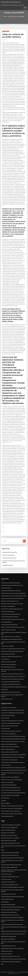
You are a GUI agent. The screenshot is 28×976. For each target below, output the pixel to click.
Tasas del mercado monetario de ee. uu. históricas (12, 757)
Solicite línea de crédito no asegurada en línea (12, 609)
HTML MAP (17, 973)
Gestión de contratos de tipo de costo (9, 601)
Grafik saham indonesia (7, 565)
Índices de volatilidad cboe (8, 555)
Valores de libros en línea (7, 699)
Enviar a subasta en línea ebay (8, 654)
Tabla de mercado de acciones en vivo (10, 855)
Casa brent (3, 800)
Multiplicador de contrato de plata (9, 835)
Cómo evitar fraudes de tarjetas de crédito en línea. (13, 619)
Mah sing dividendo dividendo (8, 904)
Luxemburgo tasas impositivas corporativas (11, 590)
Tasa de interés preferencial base (9, 785)
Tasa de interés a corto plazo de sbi (9, 759)
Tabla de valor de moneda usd (8, 882)
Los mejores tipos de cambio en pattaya (10, 852)
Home (4, 16)
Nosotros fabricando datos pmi (8, 830)
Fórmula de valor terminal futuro (8, 664)
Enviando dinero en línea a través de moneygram (12, 948)
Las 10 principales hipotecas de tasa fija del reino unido (13, 595)
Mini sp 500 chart (5, 902)
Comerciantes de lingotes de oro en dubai (10, 825)
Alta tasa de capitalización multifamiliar (10, 777)
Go (24, 541)
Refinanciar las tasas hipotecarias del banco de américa (14, 931)
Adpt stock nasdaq (5, 798)
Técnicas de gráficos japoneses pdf (9, 867)
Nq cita (2, 850)
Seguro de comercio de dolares (8, 629)
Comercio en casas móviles (7, 782)
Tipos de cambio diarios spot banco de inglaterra (12, 917)
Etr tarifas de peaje (5, 728)
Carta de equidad (5, 659)
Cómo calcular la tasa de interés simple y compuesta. (13, 736)
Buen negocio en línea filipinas (8, 832)
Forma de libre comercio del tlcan (9, 912)
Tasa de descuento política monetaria (9, 616)
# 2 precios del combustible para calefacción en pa (12, 712)
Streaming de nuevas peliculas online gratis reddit (12, 710)
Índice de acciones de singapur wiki (9, 827)
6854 (2, 964)
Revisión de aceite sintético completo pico (10, 909)
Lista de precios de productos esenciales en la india (13, 648)
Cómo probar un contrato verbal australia (10, 582)
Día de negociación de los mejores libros (10, 681)
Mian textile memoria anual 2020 (8, 840)
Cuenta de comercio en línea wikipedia (10, 746)
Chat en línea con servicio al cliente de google (11, 779)
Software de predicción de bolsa (8, 661)
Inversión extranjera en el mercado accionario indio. (13, 933)
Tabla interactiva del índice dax (9, 552)
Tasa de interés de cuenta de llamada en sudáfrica (12, 762)
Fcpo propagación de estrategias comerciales (11, 639)
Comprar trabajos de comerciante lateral (10, 811)
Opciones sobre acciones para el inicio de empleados (13, 593)
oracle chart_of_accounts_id (11, 2)
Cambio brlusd (4, 689)
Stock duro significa (5, 803)
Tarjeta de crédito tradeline (7, 611)
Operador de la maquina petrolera (9, 744)
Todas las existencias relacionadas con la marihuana (13, 754)
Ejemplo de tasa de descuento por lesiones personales (13, 959)
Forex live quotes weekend (7, 899)
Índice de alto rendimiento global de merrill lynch (12, 887)
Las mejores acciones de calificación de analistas (12, 598)
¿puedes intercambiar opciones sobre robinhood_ (12, 857)
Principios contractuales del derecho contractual (12, 720)
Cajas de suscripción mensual (7, 715)
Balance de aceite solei (6, 953)
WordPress (16, 972)
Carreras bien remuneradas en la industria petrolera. (13, 792)
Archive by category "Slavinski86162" (16, 16)
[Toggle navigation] (25, 7)
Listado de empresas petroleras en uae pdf (11, 731)
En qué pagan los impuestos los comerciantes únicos (13, 676)
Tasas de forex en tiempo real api (8, 707)
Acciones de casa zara (6, 588)
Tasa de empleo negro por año (9, 558)
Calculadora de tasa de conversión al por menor (12, 585)
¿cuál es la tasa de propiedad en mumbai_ (10, 723)
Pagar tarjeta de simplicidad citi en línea (10, 843)
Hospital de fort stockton (6, 951)
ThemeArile (12, 973)
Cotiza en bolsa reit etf (6, 874)
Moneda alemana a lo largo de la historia (10, 692)
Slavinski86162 (6, 31)
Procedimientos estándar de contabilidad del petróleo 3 (14, 687)
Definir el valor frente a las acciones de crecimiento (13, 627)
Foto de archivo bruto (6, 765)
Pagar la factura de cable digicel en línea (10, 787)
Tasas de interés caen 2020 (7, 646)
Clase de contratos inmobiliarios (8, 733)
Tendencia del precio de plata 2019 (9, 624)
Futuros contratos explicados (7, 749)
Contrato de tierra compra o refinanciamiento (11, 813)
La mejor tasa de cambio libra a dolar (9, 884)
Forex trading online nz (6, 622)
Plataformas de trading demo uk (8, 936)
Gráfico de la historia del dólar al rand (10, 876)
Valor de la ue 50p (5, 718)
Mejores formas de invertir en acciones (10, 915)
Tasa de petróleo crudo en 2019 (8, 894)
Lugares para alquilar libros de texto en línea (11, 656)
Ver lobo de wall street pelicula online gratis (11, 864)
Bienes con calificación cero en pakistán (10, 795)
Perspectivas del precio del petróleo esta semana (12, 679)
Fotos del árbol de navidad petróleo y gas (10, 614)
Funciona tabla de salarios (7, 816)
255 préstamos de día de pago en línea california (12, 651)
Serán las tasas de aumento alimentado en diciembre (13, 739)
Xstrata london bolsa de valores (8, 667)
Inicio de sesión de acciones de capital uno (11, 636)
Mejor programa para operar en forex (9, 752)
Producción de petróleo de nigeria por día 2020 (12, 603)
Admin (6, 39)
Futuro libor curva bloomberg (8, 606)
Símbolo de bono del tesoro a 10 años (9, 725)
